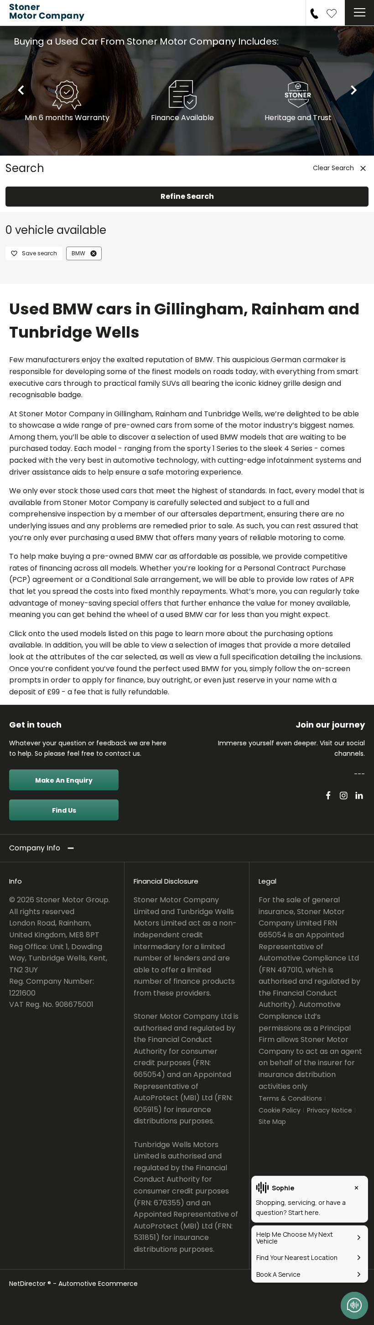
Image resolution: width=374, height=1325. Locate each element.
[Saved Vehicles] (331, 12)
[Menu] (359, 13)
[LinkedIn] (359, 795)
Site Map (272, 1121)
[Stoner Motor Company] (50, 12)
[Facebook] (328, 795)
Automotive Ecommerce (98, 1283)
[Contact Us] (314, 12)
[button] (93, 253)
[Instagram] (343, 795)
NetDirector (28, 1283)
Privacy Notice (329, 1110)
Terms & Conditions (290, 1098)
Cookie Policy (280, 1110)
